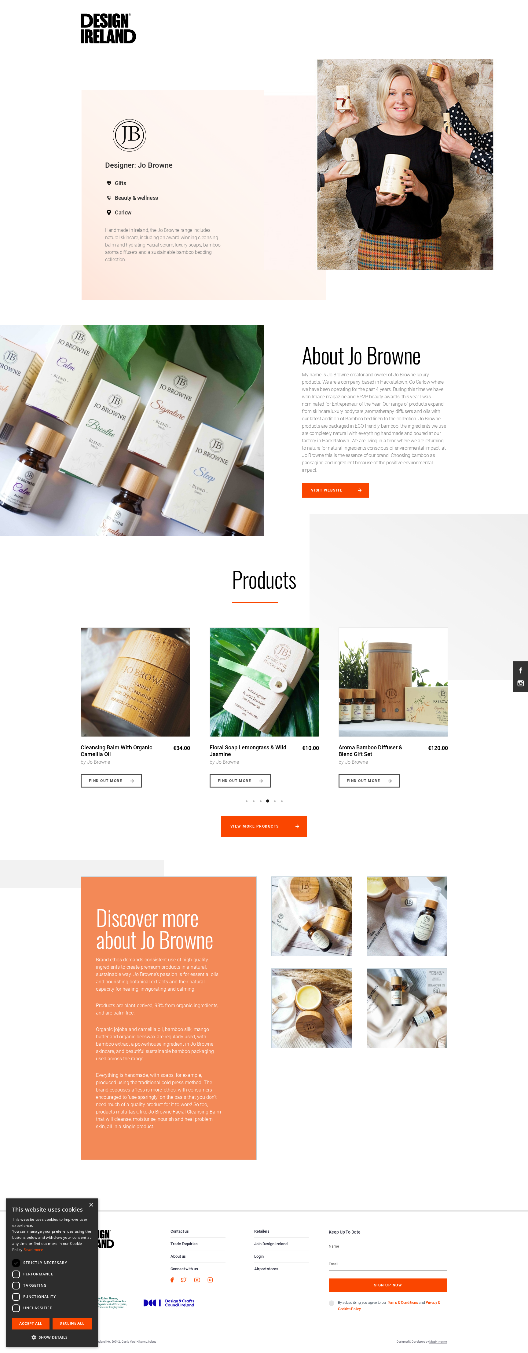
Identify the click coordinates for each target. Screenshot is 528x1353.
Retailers (262, 1231)
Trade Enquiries (184, 1243)
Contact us (179, 1231)
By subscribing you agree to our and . (389, 1305)
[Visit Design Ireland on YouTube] (197, 1279)
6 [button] (281, 801)
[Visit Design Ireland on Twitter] (184, 1279)
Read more (33, 1249)
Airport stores (266, 1269)
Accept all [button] (30, 1323)
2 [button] (253, 801)
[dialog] (52, 1272)
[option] (135, 703)
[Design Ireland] (108, 28)
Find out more (105, 781)
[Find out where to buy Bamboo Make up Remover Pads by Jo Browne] (393, 682)
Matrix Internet (438, 1341)
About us (178, 1256)
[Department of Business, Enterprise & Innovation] (106, 1302)
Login (259, 1256)
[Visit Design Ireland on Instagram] (520, 683)
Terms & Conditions (403, 1302)
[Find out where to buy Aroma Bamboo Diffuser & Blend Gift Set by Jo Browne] (264, 682)
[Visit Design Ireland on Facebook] (520, 670)
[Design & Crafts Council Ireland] (169, 1302)
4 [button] (267, 801)
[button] (52, 1337)
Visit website (327, 490)
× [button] (91, 1205)
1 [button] (246, 801)
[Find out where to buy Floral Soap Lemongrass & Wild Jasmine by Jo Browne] (135, 682)
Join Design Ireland (271, 1243)
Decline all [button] (72, 1323)
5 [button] (274, 801)
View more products (254, 826)
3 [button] (260, 801)
